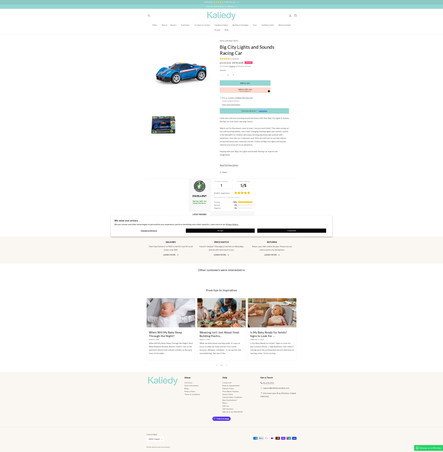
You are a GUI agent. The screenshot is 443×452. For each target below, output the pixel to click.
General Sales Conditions (232, 397)
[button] (149, 15)
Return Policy (227, 394)
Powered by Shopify (163, 447)
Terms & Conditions (192, 394)
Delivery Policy (228, 388)
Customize (291, 231)
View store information (231, 105)
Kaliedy (154, 447)
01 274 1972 (268, 383)
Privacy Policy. (232, 224)
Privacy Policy (189, 391)
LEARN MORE (169, 255)
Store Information (191, 386)
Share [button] (224, 172)
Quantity (223, 70)
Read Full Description (229, 165)
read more (263, 111)
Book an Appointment (230, 386)
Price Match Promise (230, 391)
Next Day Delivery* (229, 400)
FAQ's (224, 403)
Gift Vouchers (227, 409)
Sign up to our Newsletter (232, 412)
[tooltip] (269, 91)
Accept (220, 231)
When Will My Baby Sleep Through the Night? (165, 334)
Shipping (232, 66)
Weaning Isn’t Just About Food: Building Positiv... (220, 334)
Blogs (186, 388)
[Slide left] (216, 365)
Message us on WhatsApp (430, 448)
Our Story (188, 383)
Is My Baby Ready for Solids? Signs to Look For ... (268, 334)
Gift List (225, 406)
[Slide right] (226, 365)
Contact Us (226, 383)
